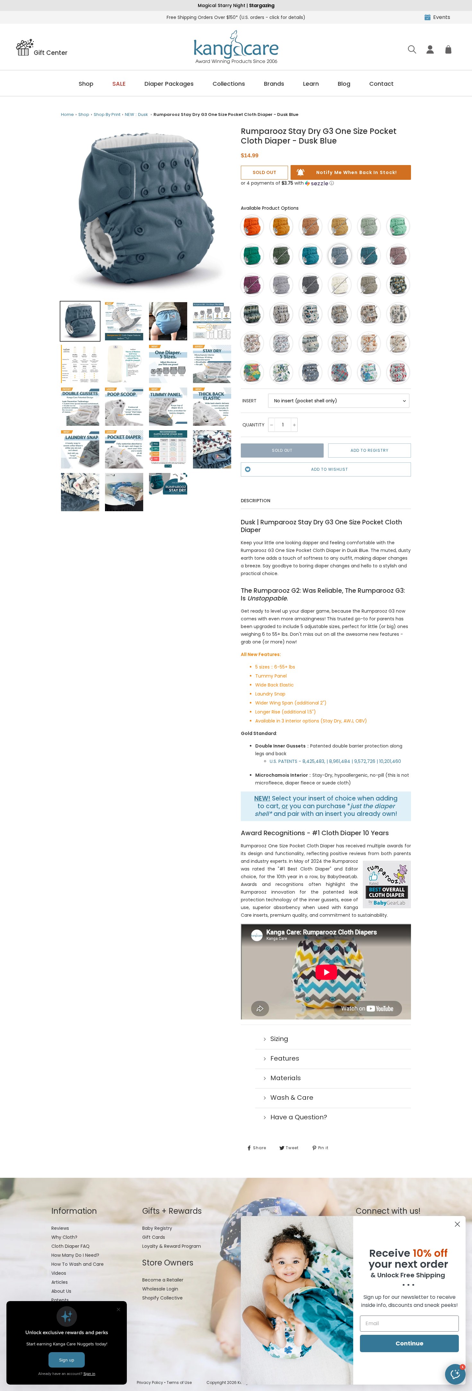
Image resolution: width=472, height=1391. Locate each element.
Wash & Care (291, 1097)
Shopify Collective (162, 1298)
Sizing (279, 1038)
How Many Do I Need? (75, 1255)
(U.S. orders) (236, 17)
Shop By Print (107, 114)
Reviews (60, 1228)
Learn (311, 84)
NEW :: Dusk (136, 114)
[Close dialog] (457, 1224)
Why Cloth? (64, 1237)
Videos (58, 1273)
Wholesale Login (160, 1289)
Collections (229, 84)
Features (284, 1058)
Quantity (253, 425)
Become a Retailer (162, 1280)
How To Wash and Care (77, 1264)
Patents (60, 1300)
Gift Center (50, 52)
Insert (249, 401)
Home (67, 114)
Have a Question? (298, 1117)
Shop (86, 84)
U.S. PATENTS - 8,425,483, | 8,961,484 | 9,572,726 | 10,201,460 (335, 761)
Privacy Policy (150, 1382)
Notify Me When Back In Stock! (356, 172)
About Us (61, 1291)
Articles (59, 1282)
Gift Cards (153, 1237)
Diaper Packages (169, 84)
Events (441, 17)
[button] (287, 183)
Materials (285, 1077)
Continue (410, 1343)
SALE (119, 84)
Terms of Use (179, 1382)
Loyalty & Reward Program (171, 1246)
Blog (344, 84)
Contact (381, 84)
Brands (274, 84)
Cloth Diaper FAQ (70, 1246)
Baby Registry (157, 1228)
